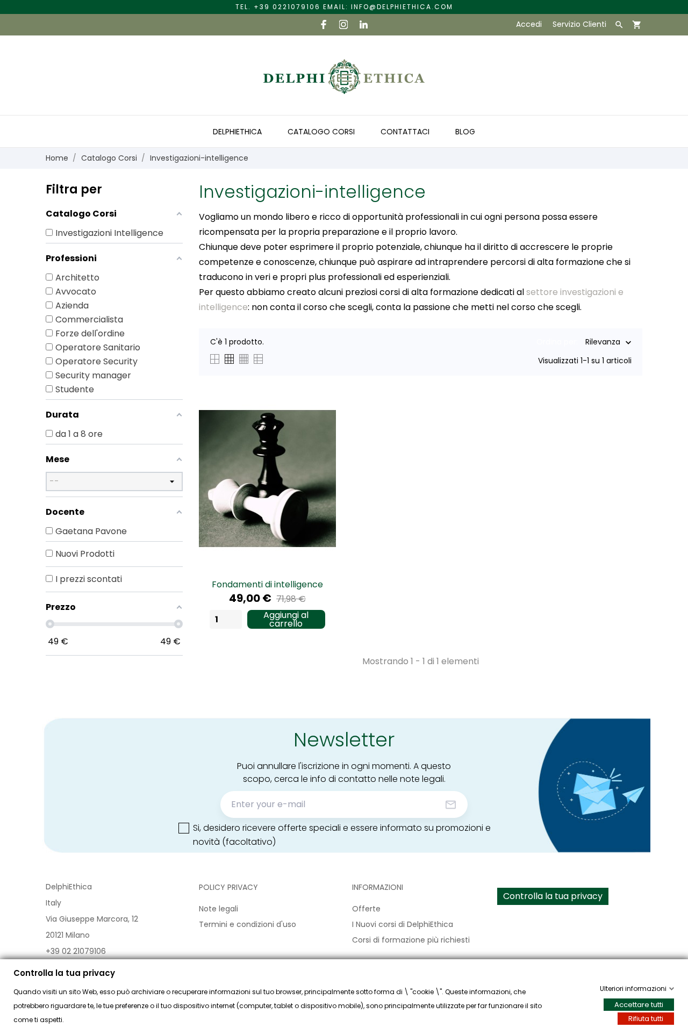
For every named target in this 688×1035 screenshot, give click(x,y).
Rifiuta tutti (645, 1019)
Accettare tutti (638, 1005)
